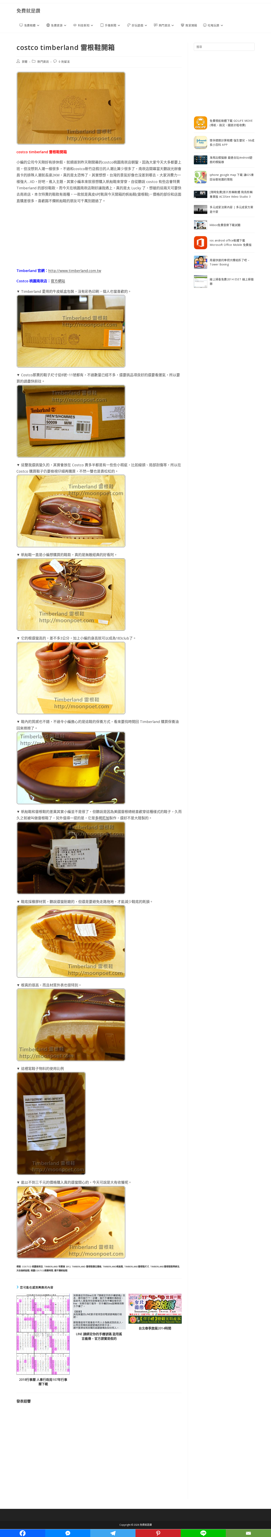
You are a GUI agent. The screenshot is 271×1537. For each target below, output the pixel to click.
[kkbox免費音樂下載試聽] (200, 225)
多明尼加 (102, 818)
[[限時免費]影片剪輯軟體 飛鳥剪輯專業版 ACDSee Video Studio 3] (200, 194)
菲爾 (25, 61)
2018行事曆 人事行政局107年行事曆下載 (43, 1381)
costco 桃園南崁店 (32, 1266)
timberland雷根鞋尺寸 (136, 1266)
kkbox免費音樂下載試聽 (225, 225)
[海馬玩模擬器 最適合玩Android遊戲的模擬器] (200, 159)
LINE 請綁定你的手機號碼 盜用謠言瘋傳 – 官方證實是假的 (99, 1336)
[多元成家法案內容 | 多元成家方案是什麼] (200, 209)
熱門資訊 (43, 61)
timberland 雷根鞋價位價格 (86, 1266)
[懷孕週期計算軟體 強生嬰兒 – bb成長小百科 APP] (200, 142)
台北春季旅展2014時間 (155, 1328)
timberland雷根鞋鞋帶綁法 (164, 1266)
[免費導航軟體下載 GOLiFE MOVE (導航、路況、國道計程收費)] (200, 123)
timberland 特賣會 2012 (57, 1266)
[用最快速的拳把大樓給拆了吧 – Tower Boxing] (200, 262)
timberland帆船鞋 (113, 1266)
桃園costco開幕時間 (42, 1270)
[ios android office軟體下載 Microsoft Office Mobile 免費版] (200, 242)
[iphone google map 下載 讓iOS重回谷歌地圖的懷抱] (200, 177)
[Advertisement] (99, 235)
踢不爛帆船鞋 (60, 1270)
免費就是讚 (28, 10)
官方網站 (58, 281)
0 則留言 (64, 61)
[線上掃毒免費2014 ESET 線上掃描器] (200, 281)
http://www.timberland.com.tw (74, 270)
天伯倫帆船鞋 (23, 1270)
